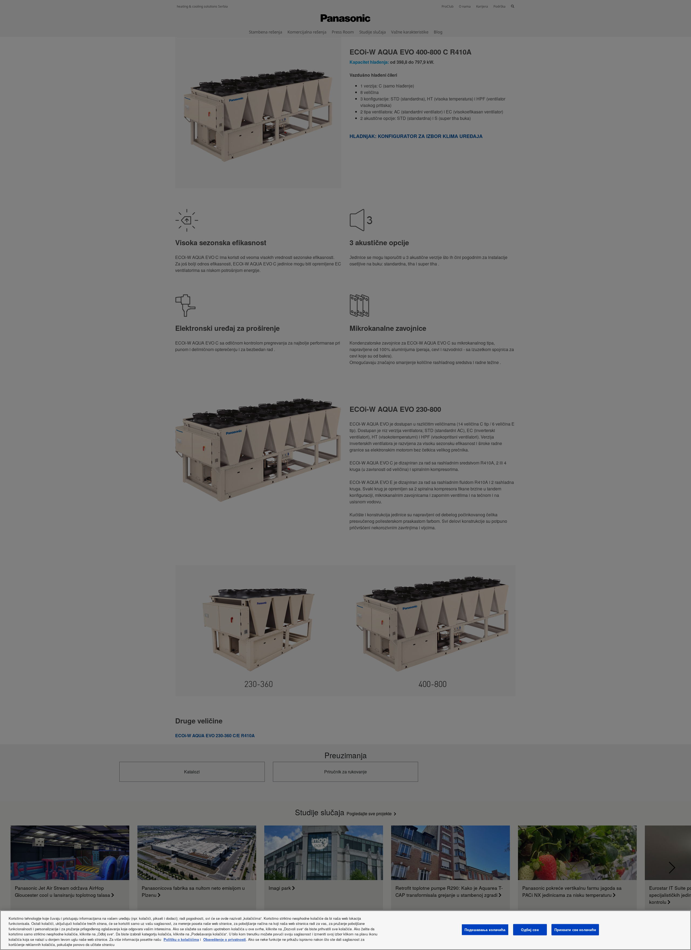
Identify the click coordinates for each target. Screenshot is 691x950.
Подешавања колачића (485, 929)
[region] (345, 930)
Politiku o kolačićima (181, 939)
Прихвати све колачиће (575, 929)
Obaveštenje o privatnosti (224, 939)
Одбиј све (529, 929)
